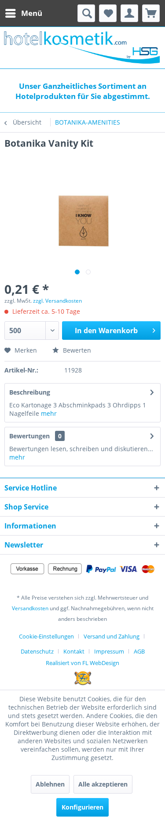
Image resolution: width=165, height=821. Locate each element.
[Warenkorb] (151, 13)
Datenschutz (37, 651)
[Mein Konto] (129, 13)
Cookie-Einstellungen (46, 636)
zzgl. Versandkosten (57, 300)
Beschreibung (29, 392)
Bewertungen (29, 436)
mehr (48, 413)
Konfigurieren (82, 807)
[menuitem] (23, 13)
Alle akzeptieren (103, 784)
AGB (139, 651)
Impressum (109, 651)
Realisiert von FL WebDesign (82, 663)
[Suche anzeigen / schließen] (86, 13)
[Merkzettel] (108, 13)
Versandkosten (30, 608)
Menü (31, 13)
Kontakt (73, 651)
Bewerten (76, 350)
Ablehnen (50, 784)
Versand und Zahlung (111, 636)
